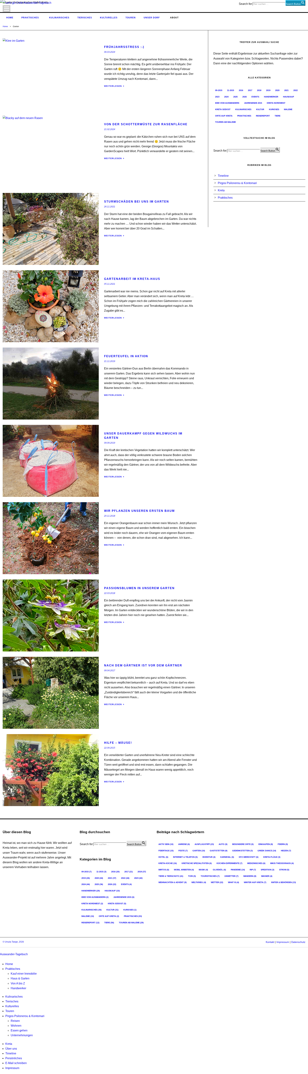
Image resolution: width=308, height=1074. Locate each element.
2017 (250, 90)
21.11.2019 (109, 361)
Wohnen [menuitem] (16, 1025)
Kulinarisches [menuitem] (14, 996)
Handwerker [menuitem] (18, 988)
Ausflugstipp (204, 844)
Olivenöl (219, 870)
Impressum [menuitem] (12, 1068)
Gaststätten (218, 851)
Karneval (227, 857)
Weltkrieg (198, 882)
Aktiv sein (165, 844)
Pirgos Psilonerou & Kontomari (237, 183)
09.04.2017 (109, 670)
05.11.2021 (109, 284)
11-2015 (230, 90)
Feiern (283, 844)
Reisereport (263, 116)
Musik (203, 870)
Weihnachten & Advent (172, 882)
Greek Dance (267, 851)
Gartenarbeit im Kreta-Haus (132, 278)
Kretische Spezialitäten (197, 863)
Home (9, 17)
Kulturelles (108, 17)
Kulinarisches (59, 17)
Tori (192, 876)
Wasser (266, 876)
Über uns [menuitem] (11, 1048)
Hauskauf (288, 97)
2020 (277, 90)
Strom (284, 870)
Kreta (221, 190)
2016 (241, 90)
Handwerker (271, 97)
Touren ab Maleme (225, 122)
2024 (226, 97)
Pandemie (238, 870)
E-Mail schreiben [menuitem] (16, 1063)
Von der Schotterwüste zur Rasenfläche (146, 124)
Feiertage (166, 851)
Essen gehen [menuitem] (19, 1030)
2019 (268, 90)
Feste (183, 851)
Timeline (223, 175)
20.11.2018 (109, 516)
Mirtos (163, 870)
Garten (198, 851)
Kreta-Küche (167, 863)
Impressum (282, 942)
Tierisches (84, 17)
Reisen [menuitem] (15, 1020)
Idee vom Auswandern (227, 103)
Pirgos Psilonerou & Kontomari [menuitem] (24, 1016)
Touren (130, 17)
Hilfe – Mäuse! (118, 742)
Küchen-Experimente (229, 863)
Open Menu (6, 8)
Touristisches (210, 876)
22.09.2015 (109, 748)
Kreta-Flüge (271, 857)
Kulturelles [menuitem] (12, 1006)
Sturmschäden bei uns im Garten (136, 201)
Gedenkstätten (242, 851)
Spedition (267, 870)
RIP (253, 870)
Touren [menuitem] (9, 1011)
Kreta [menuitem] (8, 1043)
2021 (286, 90)
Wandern (249, 876)
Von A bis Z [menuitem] (18, 983)
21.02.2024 (109, 129)
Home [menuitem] (9, 964)
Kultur (260, 109)
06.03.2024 (109, 52)
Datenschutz (298, 942)
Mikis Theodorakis (282, 863)
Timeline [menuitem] (10, 1053)
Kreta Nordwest (276, 103)
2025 (235, 97)
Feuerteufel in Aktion (126, 356)
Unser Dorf (152, 17)
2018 (259, 90)
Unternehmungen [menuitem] (22, 1035)
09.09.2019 (109, 443)
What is (233, 882)
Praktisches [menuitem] (12, 968)
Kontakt (270, 942)
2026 (244, 97)
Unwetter (231, 876)
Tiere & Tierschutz (170, 876)
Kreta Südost (222, 109)
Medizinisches (256, 863)
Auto (223, 844)
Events (255, 97)
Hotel (163, 857)
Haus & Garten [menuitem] (20, 978)
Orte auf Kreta (223, 116)
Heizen (286, 851)
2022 (295, 90)
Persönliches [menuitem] (13, 1058)
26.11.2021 (109, 206)
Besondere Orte (243, 844)
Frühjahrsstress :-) (124, 46)
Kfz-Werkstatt (248, 857)
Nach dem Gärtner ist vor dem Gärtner (143, 665)
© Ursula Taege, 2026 (13, 942)
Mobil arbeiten (184, 870)
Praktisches (30, 17)
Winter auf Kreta (255, 882)
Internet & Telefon (185, 857)
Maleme (288, 109)
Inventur (208, 857)
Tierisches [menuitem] (11, 1001)
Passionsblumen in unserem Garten (139, 588)
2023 (217, 97)
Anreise (184, 844)
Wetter (217, 882)
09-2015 (218, 90)
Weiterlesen (113, 86)
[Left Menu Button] (1, 949)
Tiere (277, 116)
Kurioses (274, 109)
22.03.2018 (109, 593)
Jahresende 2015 (253, 103)
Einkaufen (265, 844)
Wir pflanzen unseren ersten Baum (139, 510)
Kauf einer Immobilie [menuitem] (24, 973)
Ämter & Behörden (283, 882)
